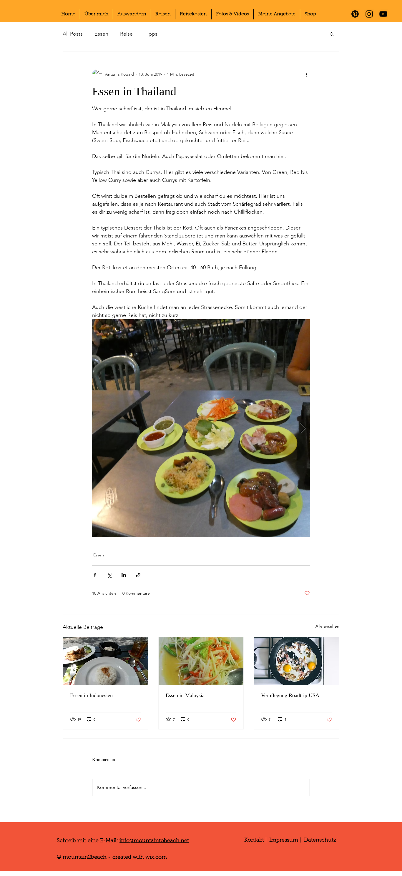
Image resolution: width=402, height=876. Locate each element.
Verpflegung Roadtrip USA (290, 695)
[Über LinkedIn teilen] (124, 575)
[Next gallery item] (303, 428)
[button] (332, 33)
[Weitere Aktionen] (306, 74)
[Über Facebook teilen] (95, 575)
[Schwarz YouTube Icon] (383, 14)
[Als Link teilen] (138, 575)
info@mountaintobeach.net (154, 841)
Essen (101, 34)
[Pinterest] (355, 14)
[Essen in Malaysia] (201, 661)
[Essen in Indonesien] (105, 661)
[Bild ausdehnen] (201, 428)
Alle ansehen (327, 626)
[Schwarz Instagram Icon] (369, 14)
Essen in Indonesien (91, 695)
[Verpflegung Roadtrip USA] (296, 661)
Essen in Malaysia (185, 695)
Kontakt (254, 840)
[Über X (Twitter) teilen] (109, 575)
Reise (126, 34)
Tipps (150, 34)
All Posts (73, 34)
